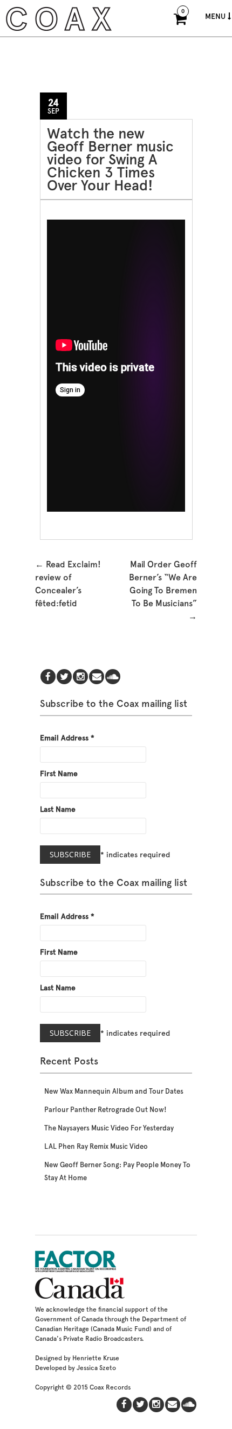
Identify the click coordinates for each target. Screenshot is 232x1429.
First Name (59, 773)
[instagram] (80, 677)
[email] (96, 677)
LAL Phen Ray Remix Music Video (96, 1146)
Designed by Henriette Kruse (77, 1358)
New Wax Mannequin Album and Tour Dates (113, 1091)
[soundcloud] (113, 677)
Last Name (58, 809)
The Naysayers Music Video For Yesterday (109, 1128)
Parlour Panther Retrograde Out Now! (105, 1110)
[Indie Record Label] (59, 29)
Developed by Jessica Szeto (75, 1368)
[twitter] (64, 677)
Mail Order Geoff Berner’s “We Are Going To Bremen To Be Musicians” (163, 590)
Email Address (67, 737)
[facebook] (48, 677)
